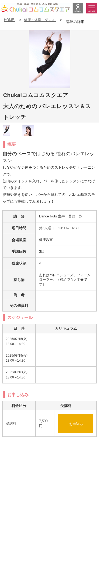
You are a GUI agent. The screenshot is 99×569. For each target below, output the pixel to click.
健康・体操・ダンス (40, 20)
